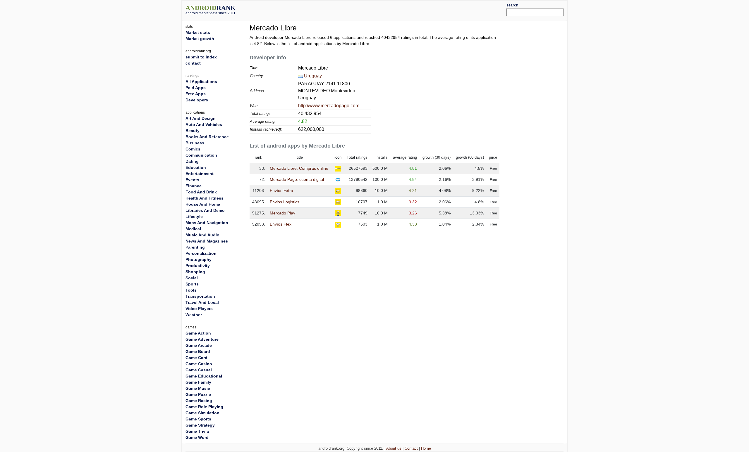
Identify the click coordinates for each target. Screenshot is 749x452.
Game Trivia (197, 431)
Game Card (196, 357)
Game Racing (198, 400)
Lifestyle (194, 216)
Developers (196, 100)
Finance (193, 185)
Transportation (200, 296)
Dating (192, 161)
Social (191, 278)
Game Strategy (200, 425)
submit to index (201, 57)
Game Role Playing (204, 406)
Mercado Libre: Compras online (299, 168)
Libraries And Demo (205, 210)
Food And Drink (201, 192)
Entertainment (199, 173)
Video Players (199, 308)
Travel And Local (202, 302)
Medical (193, 228)
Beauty (192, 130)
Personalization (201, 253)
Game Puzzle (198, 394)
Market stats (197, 32)
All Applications (201, 81)
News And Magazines (206, 241)
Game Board (197, 351)
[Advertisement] (390, 9)
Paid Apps (195, 87)
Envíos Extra (281, 190)
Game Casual (198, 370)
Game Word (197, 437)
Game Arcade (198, 345)
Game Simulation (202, 413)
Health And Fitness (204, 198)
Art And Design (200, 118)
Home (426, 448)
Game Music (197, 388)
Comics (192, 149)
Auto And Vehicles (203, 124)
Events (192, 179)
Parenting (195, 247)
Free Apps (195, 93)
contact (193, 63)
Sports (192, 284)
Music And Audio (202, 235)
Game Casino (198, 363)
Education (195, 167)
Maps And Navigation (206, 222)
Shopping (195, 271)
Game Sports (198, 419)
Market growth (199, 38)
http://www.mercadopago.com (328, 105)
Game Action (198, 333)
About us (393, 448)
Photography (198, 259)
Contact (411, 448)
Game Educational (203, 376)
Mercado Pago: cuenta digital (297, 179)
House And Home (202, 204)
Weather (193, 314)
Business (194, 143)
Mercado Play (282, 213)
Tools (191, 290)
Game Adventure (202, 339)
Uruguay (313, 75)
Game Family (198, 382)
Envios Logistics (284, 202)
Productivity (197, 265)
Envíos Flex (280, 224)
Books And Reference (207, 136)
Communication (201, 155)
